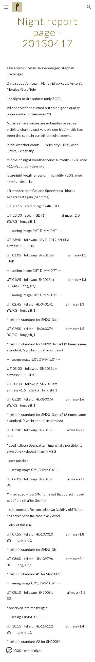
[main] (47, 32)
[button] (6, 7)
